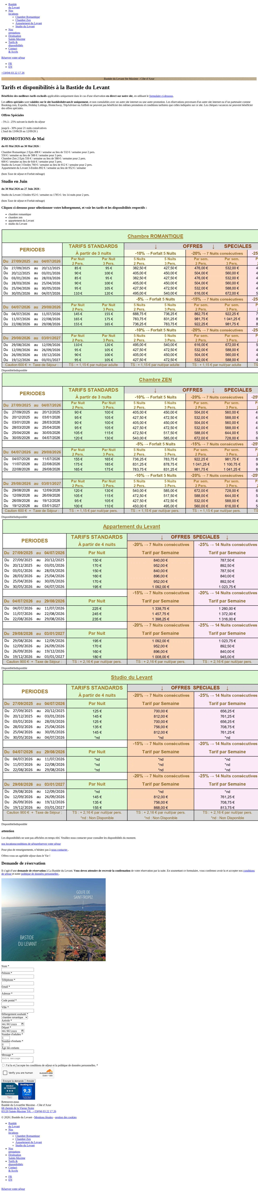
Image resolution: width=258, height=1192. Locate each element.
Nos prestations (14, 31)
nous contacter (59, 849)
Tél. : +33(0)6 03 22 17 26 (41, 1111)
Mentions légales (43, 1117)
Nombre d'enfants (12, 1041)
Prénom (6, 973)
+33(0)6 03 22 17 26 (12, 72)
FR (10, 63)
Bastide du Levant (14, 6)
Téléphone (8, 979)
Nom (5, 966)
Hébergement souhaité (14, 1014)
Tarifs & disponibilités (15, 44)
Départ (6, 1027)
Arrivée (6, 1020)
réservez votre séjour (49, 843)
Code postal (9, 1000)
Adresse (6, 993)
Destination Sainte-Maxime (16, 37)
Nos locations (13, 12)
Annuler (30, 1081)
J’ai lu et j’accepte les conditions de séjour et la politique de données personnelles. (51, 1065)
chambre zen (15, 217)
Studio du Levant (25, 26)
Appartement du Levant (28, 23)
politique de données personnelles (40, 873)
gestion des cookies (66, 1117)
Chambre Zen (23, 20)
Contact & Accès (13, 50)
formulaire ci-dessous (161, 95)
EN (10, 66)
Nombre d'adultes (12, 1034)
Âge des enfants (10, 1047)
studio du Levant (17, 223)
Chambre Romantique (27, 16)
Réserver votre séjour (13, 57)
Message (7, 1054)
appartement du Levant (21, 220)
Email (5, 986)
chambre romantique (19, 214)
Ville (5, 1007)
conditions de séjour (27, 843)
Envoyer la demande (13, 1081)
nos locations (8, 843)
